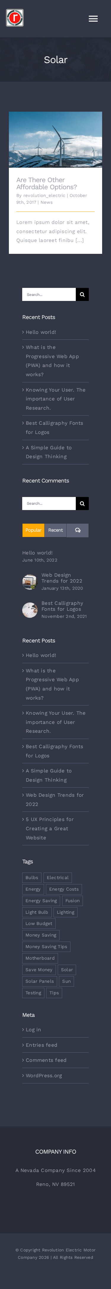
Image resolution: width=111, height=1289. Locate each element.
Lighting (65, 912)
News (47, 202)
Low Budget (38, 923)
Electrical (58, 877)
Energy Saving (41, 900)
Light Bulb (37, 912)
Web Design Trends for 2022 (61, 578)
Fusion (72, 900)
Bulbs (31, 877)
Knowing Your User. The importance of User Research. (56, 399)
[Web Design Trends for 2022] (30, 579)
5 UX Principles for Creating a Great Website (50, 828)
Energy (33, 889)
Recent (55, 530)
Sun (66, 981)
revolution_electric (44, 195)
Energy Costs (64, 889)
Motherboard (40, 958)
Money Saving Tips (46, 946)
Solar (67, 969)
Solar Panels (39, 981)
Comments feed (46, 1060)
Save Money (39, 969)
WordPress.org (44, 1075)
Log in (33, 1030)
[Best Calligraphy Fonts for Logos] (30, 607)
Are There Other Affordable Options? (55, 135)
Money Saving (40, 935)
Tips (54, 992)
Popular (33, 530)
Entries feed (41, 1045)
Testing (33, 992)
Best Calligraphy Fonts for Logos (62, 606)
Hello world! (41, 332)
